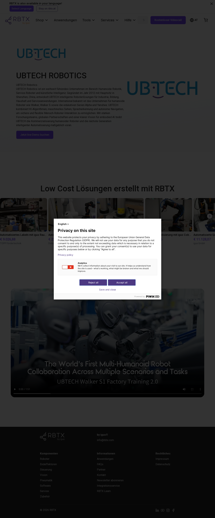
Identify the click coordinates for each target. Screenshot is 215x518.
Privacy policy (65, 255)
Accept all (121, 282)
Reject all (93, 282)
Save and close (107, 289)
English (62, 224)
